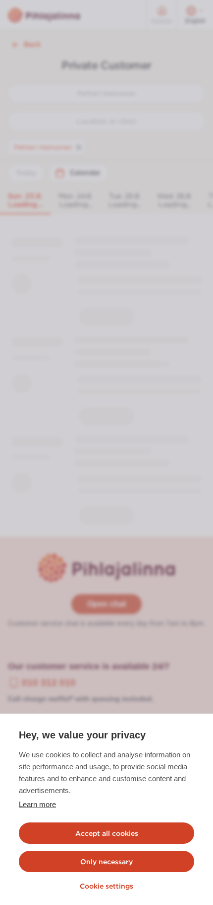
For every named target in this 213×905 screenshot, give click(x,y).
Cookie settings (106, 886)
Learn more (37, 804)
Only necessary (106, 862)
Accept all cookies (106, 833)
